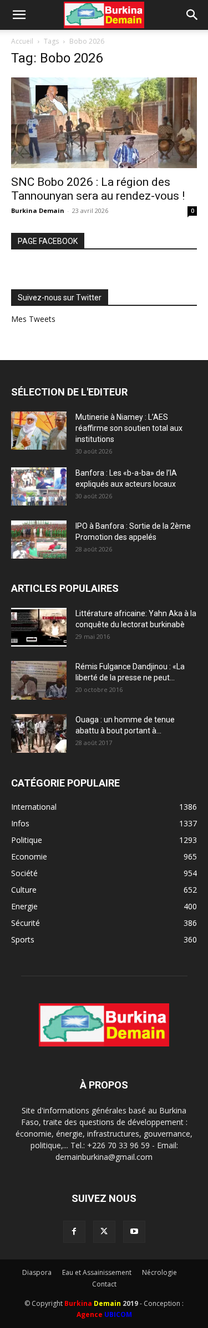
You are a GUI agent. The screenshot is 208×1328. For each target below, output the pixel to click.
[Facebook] (74, 1232)
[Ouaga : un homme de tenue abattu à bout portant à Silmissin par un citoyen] (39, 733)
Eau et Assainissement (96, 1272)
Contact (104, 1284)
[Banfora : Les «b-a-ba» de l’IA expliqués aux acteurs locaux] (39, 486)
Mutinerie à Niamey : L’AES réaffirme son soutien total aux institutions (128, 428)
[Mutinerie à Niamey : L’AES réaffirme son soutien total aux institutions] (39, 431)
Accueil (22, 41)
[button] (19, 15)
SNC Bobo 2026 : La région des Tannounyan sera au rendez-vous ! (98, 188)
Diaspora (37, 1272)
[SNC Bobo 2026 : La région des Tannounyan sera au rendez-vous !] (104, 122)
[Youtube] (134, 1232)
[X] (104, 1232)
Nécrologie (159, 1272)
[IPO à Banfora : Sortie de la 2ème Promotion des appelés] (39, 539)
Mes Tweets (33, 319)
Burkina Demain (37, 210)
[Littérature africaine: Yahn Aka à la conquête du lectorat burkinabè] (39, 627)
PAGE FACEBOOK (48, 241)
